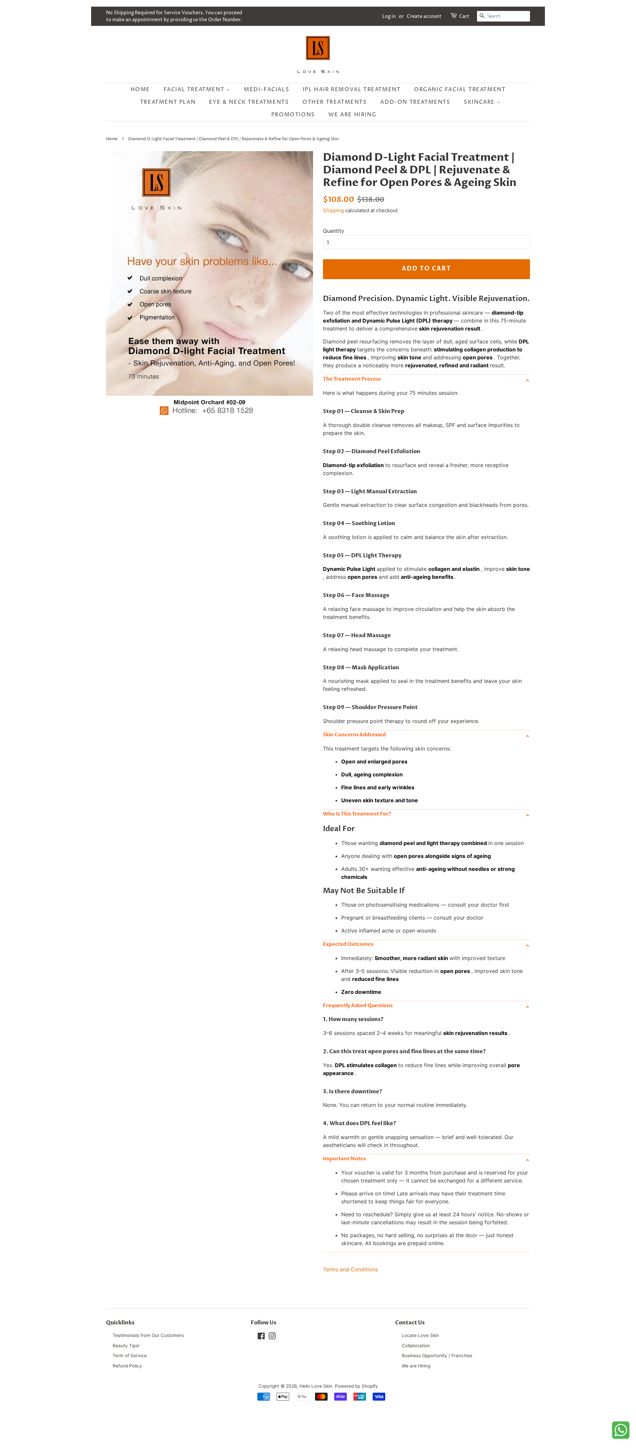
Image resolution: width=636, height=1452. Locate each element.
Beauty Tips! (126, 1345)
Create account (424, 16)
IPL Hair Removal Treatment (352, 89)
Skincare (480, 102)
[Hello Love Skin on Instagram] (272, 1337)
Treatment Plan (167, 102)
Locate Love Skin (420, 1335)
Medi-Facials (266, 89)
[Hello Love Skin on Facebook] (261, 1337)
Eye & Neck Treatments (249, 102)
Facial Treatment (195, 89)
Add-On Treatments (415, 102)
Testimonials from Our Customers (148, 1335)
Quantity (333, 230)
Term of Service (130, 1355)
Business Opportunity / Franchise (437, 1355)
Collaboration (416, 1345)
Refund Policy (127, 1365)
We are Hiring (352, 114)
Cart (464, 16)
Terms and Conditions (350, 1269)
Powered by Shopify (356, 1386)
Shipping (333, 210)
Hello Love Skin (315, 1386)
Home (140, 89)
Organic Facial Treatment (459, 89)
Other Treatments (334, 102)
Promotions (293, 114)
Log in (389, 16)
